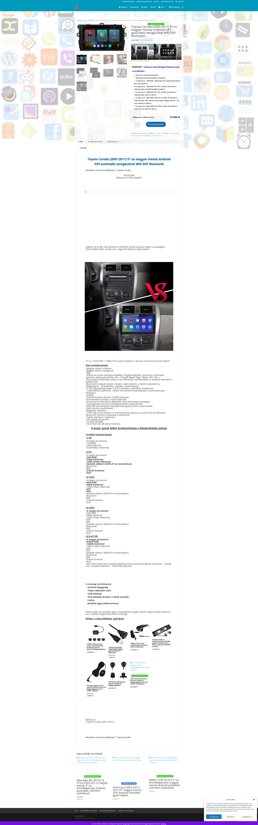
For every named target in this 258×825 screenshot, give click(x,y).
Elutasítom (230, 817)
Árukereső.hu (79, 816)
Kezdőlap (79, 20)
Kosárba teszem (156, 124)
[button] (254, 800)
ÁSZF (76, 811)
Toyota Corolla (156, 136)
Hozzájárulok (213, 817)
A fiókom (156, 1)
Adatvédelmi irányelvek (89, 811)
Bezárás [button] (163, 824)
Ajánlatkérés (134, 7)
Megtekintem (247, 817)
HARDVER (156, 69)
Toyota (171, 133)
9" (156, 133)
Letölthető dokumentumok (144, 1)
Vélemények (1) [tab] (113, 142)
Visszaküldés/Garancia (167, 1)
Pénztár (153, 7)
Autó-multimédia (88, 20)
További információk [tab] (95, 142)
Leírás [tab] (81, 142)
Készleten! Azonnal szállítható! (141, 136)
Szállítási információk (128, 1)
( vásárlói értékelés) (146, 40)
